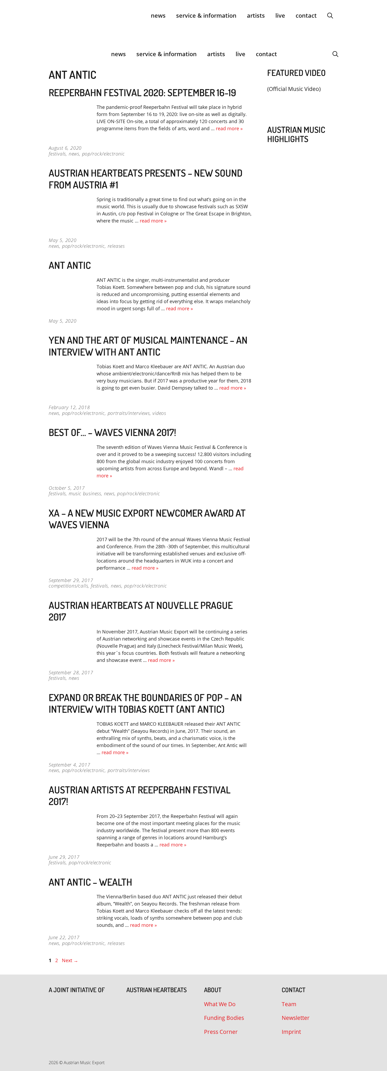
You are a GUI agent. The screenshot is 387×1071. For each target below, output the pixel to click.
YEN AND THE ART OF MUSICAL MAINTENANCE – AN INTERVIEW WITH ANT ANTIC (148, 346)
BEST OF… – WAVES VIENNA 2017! (112, 432)
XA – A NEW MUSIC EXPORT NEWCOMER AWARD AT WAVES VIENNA (147, 519)
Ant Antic (70, 265)
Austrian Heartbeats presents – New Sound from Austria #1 (145, 179)
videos (159, 413)
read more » (229, 128)
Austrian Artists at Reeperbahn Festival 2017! (140, 795)
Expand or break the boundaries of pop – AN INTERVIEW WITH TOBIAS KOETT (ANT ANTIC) (145, 703)
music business (85, 493)
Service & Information (206, 15)
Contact (306, 15)
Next (70, 960)
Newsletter (296, 1017)
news (74, 154)
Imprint (291, 1031)
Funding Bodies (224, 1017)
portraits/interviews (129, 413)
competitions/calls (68, 586)
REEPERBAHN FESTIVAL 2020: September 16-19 (142, 92)
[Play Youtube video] (300, 101)
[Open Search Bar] (330, 15)
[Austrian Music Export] (52, 54)
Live (280, 15)
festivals (57, 154)
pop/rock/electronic (103, 154)
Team (289, 1004)
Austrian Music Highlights (296, 134)
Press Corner (221, 1031)
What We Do (220, 1004)
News (158, 15)
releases (116, 246)
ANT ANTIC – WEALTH (90, 882)
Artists (256, 15)
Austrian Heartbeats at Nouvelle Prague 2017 (141, 611)
